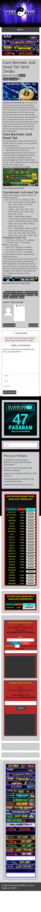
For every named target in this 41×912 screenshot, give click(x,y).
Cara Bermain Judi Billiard (21, 167)
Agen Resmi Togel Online (14, 292)
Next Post (32, 325)
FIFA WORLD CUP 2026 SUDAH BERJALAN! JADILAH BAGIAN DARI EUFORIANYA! (17, 462)
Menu (21, 29)
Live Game (13, 297)
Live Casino (13, 79)
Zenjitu (5, 126)
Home (5, 79)
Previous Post (10, 325)
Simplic (5, 888)
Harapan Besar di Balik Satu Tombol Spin (18, 484)
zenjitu (22, 75)
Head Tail (30, 295)
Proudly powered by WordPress (15, 885)
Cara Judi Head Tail (18, 295)
